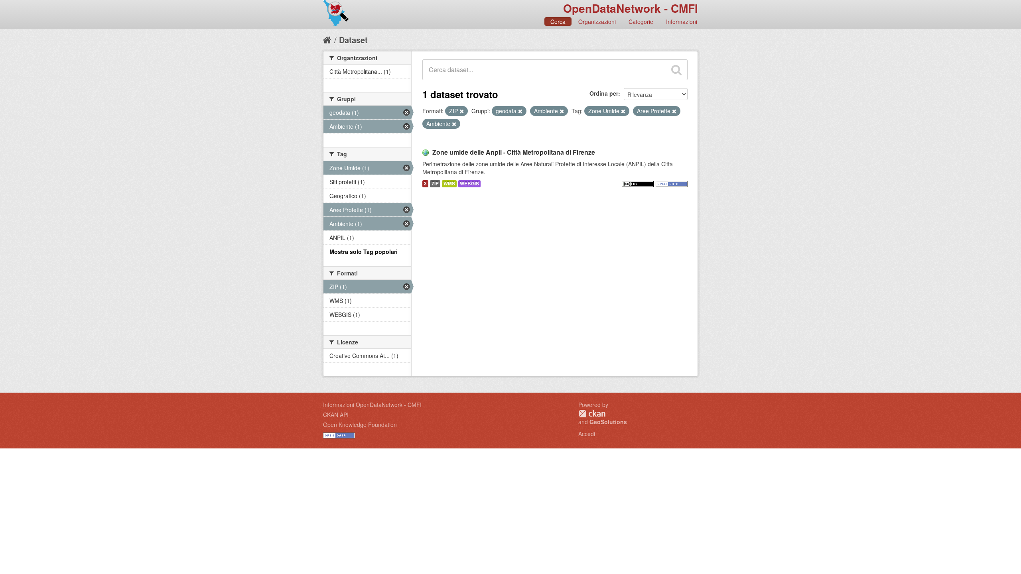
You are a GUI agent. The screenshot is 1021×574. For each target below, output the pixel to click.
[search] (676, 70)
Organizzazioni (597, 22)
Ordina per (603, 93)
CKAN (591, 413)
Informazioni (681, 22)
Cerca (558, 22)
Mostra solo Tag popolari (363, 252)
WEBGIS (469, 183)
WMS (449, 183)
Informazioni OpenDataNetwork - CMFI (372, 405)
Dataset (353, 39)
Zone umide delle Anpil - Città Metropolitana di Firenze (513, 152)
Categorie (641, 22)
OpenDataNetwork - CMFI (630, 8)
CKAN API (336, 415)
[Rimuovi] (461, 111)
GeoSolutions (608, 422)
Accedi (586, 434)
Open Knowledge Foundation (360, 425)
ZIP (435, 183)
